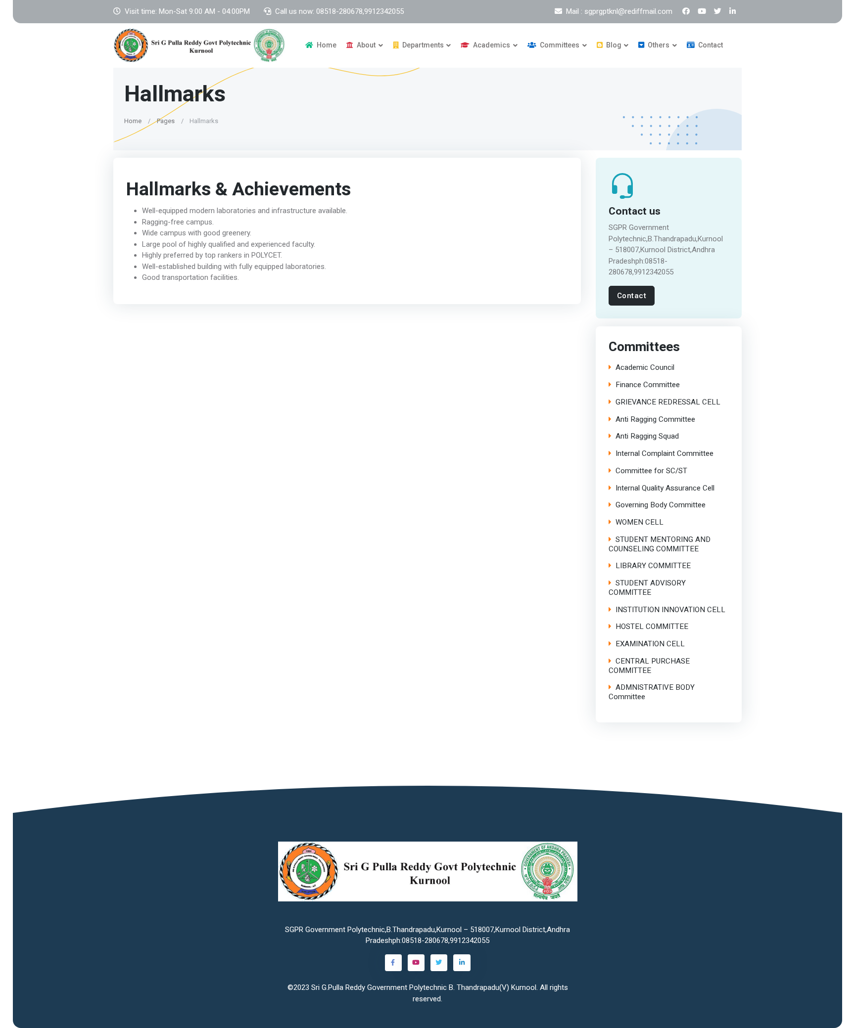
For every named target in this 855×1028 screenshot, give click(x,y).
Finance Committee (648, 385)
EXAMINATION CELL (650, 644)
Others (657, 45)
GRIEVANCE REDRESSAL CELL (668, 402)
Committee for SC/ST (651, 471)
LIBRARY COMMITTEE (653, 566)
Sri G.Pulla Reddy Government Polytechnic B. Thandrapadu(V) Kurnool (423, 987)
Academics (491, 45)
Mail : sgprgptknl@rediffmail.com (619, 11)
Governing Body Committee (661, 505)
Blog (613, 45)
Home (325, 45)
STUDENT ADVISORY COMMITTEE (647, 588)
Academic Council (645, 367)
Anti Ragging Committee (655, 419)
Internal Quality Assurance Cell (665, 488)
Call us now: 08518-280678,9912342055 (339, 11)
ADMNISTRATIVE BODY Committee (652, 692)
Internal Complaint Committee (664, 453)
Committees (558, 45)
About (365, 45)
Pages (166, 120)
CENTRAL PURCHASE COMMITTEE (649, 666)
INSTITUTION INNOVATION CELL (670, 610)
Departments (422, 45)
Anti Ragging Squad (647, 436)
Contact (710, 45)
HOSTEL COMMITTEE (652, 626)
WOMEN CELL (640, 522)
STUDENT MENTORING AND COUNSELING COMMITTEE (660, 544)
